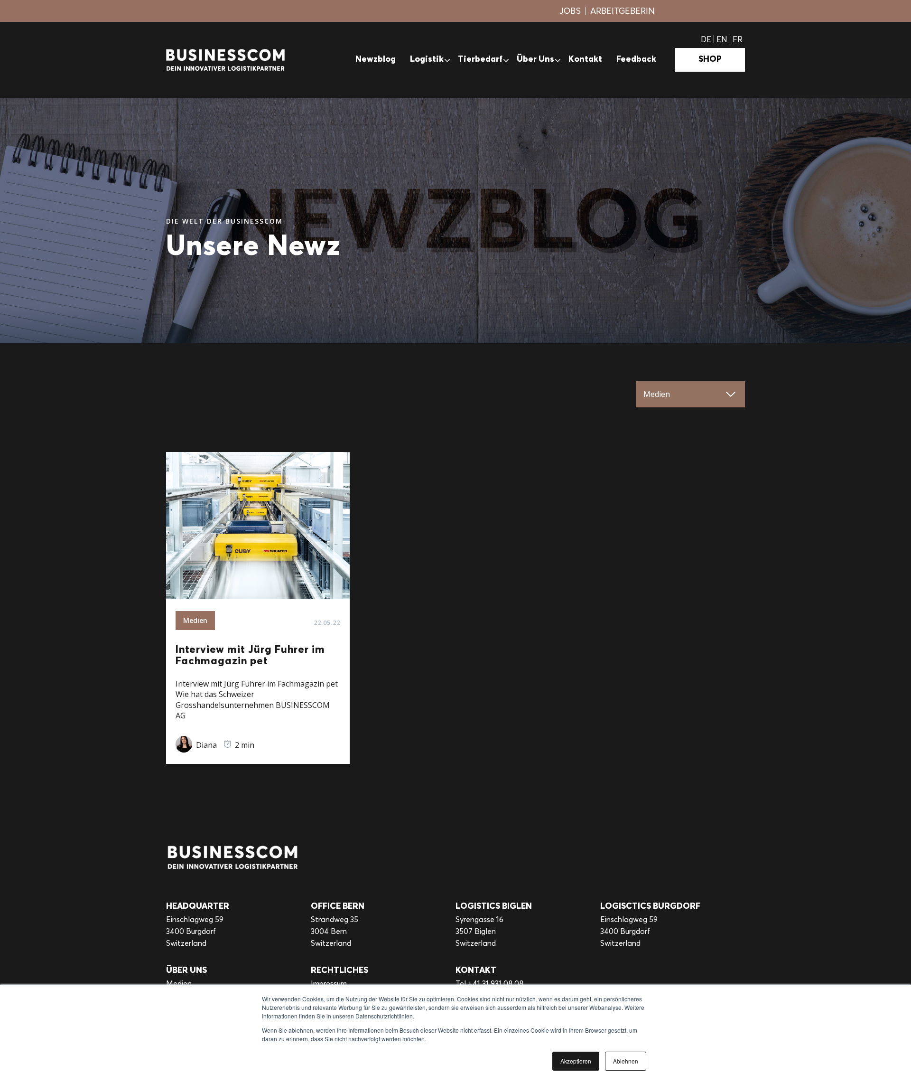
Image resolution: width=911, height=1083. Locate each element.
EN (721, 39)
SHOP (710, 59)
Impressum (329, 983)
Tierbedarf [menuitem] (480, 59)
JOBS (570, 11)
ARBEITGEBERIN (622, 11)
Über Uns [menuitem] (535, 59)
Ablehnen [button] (625, 1061)
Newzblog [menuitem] (375, 59)
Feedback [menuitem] (636, 59)
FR (738, 39)
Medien (179, 983)
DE (706, 39)
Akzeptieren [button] (575, 1061)
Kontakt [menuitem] (585, 59)
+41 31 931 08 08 (495, 983)
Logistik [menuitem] (427, 59)
